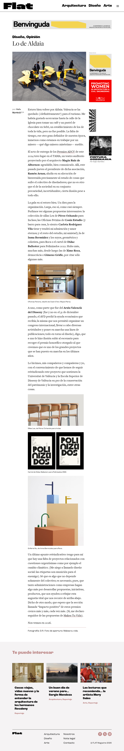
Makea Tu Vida (72, 615)
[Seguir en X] (105, 734)
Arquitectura (74, 6)
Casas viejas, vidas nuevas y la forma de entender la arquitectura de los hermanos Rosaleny (27, 698)
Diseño (95, 6)
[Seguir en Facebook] (100, 734)
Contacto (68, 743)
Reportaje (19, 713)
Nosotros (69, 734)
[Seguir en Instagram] (110, 734)
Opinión (33, 37)
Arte (107, 6)
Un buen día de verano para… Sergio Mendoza (60, 691)
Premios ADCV (66, 152)
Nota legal (69, 738)
